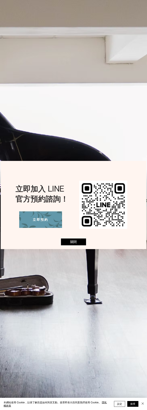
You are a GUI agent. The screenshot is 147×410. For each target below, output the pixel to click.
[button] (73, 241)
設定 (119, 404)
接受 (132, 404)
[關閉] (143, 404)
